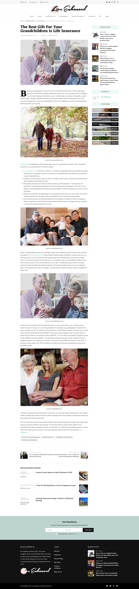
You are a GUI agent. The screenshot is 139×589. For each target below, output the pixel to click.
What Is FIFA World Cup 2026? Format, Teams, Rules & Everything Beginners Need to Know (109, 81)
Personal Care (52, 35)
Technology (63, 16)
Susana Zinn (24, 164)
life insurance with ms (36, 255)
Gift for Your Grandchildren (31, 437)
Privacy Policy (79, 534)
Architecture (50, 16)
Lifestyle (91, 16)
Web (28, 488)
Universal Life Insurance (29, 440)
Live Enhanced (106, 97)
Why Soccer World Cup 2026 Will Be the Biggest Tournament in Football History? (109, 49)
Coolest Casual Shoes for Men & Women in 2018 (54, 472)
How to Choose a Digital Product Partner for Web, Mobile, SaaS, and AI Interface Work (108, 37)
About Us (23, 2)
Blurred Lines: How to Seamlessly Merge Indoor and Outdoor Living (108, 60)
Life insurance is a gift (31, 171)
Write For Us (44, 2)
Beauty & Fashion (77, 16)
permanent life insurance (64, 437)
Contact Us (33, 2)
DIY (100, 16)
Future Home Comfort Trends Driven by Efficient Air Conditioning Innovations (109, 70)
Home (32, 16)
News (107, 16)
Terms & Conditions (57, 567)
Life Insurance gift (48, 437)
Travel (39, 16)
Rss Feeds (57, 563)
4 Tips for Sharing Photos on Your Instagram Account (56, 485)
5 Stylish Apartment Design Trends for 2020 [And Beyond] (54, 499)
